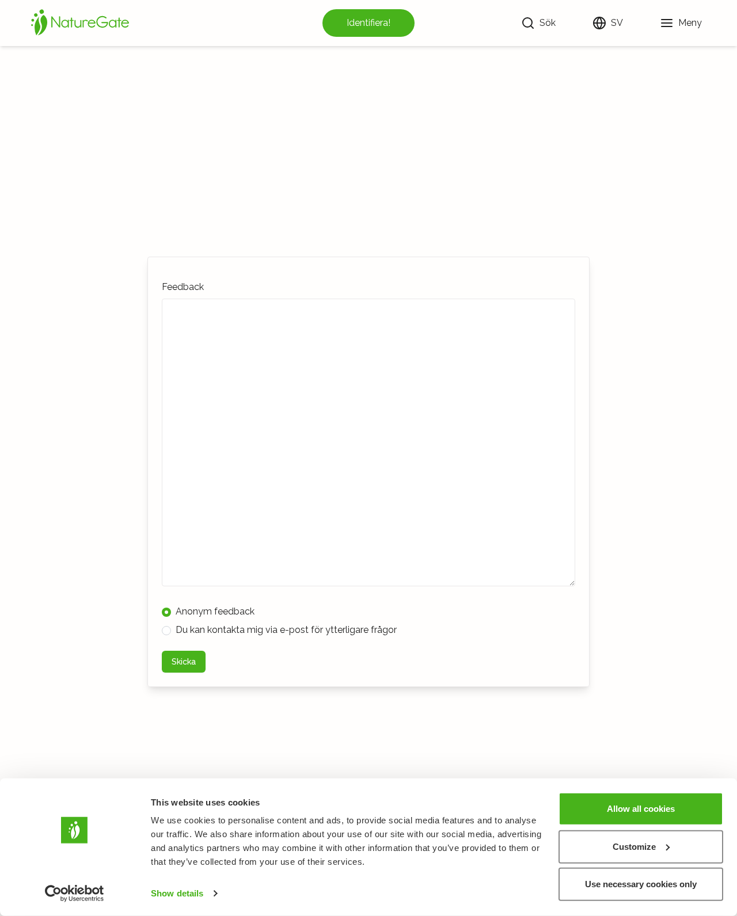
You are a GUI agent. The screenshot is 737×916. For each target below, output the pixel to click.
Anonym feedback (215, 611)
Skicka (184, 661)
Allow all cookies (641, 809)
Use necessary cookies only (641, 884)
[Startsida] (80, 23)
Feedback (183, 286)
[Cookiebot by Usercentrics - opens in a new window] (74, 893)
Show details (177, 893)
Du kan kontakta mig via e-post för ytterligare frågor (286, 629)
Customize (634, 846)
